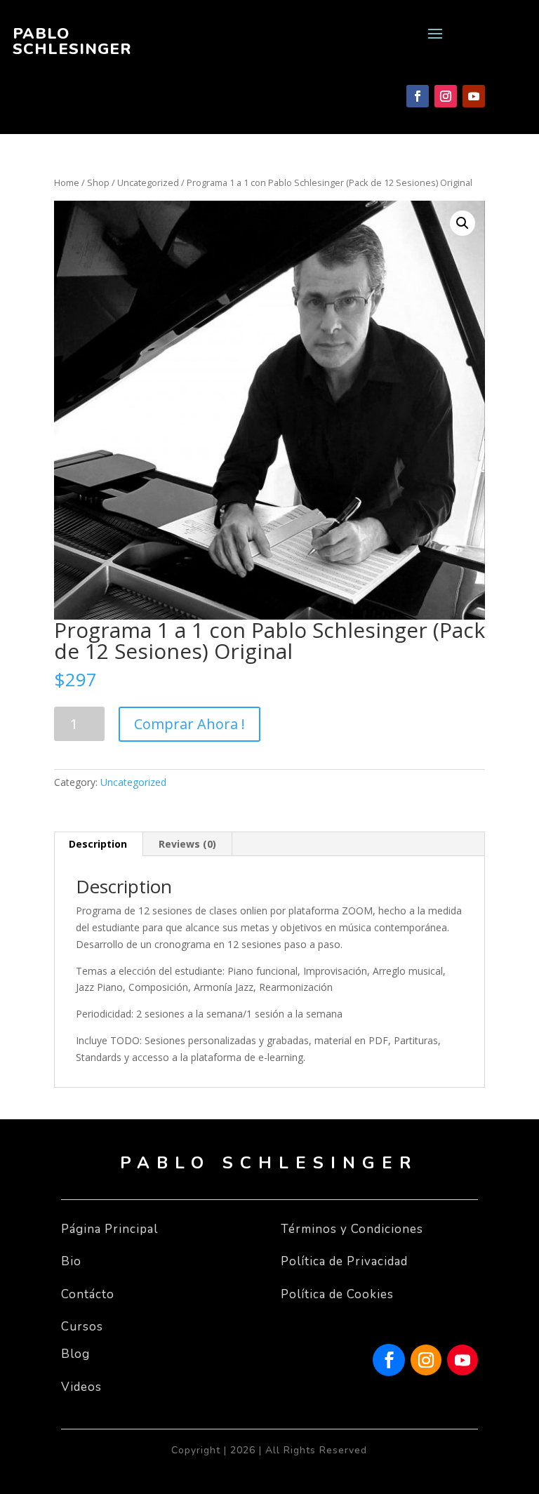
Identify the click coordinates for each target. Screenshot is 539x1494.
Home (66, 182)
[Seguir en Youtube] (474, 96)
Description (98, 844)
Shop (98, 182)
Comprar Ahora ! (189, 723)
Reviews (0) (187, 844)
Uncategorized (148, 182)
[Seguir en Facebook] (417, 96)
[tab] (98, 844)
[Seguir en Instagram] (445, 96)
